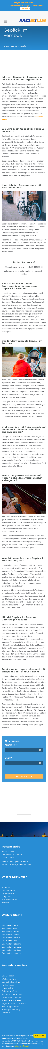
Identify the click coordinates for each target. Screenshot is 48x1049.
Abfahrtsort (10, 745)
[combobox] (24, 750)
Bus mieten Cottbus (11, 938)
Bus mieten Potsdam (11, 944)
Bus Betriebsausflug (11, 982)
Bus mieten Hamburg (11, 947)
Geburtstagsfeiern (10, 991)
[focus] (40, 750)
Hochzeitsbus (8, 985)
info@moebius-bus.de (23, 3)
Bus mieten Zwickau (11, 931)
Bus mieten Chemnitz (11, 935)
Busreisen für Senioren (12, 997)
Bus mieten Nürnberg (11, 950)
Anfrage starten (24, 776)
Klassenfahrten (8, 988)
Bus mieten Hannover (11, 953)
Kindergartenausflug (11, 1010)
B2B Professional (9, 900)
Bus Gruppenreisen (10, 1006)
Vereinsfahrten (8, 893)
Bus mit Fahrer (8, 890)
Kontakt (5, 903)
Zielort (8, 758)
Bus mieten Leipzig (10, 925)
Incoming (6, 887)
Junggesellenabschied (12, 994)
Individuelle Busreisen (11, 1000)
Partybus (6, 1013)
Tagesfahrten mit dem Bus (14, 1003)
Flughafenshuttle (9, 896)
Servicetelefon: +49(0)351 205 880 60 (26, 6)
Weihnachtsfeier (9, 979)
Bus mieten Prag (9, 941)
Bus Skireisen (8, 976)
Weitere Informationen (23, 1046)
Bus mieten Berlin (10, 928)
